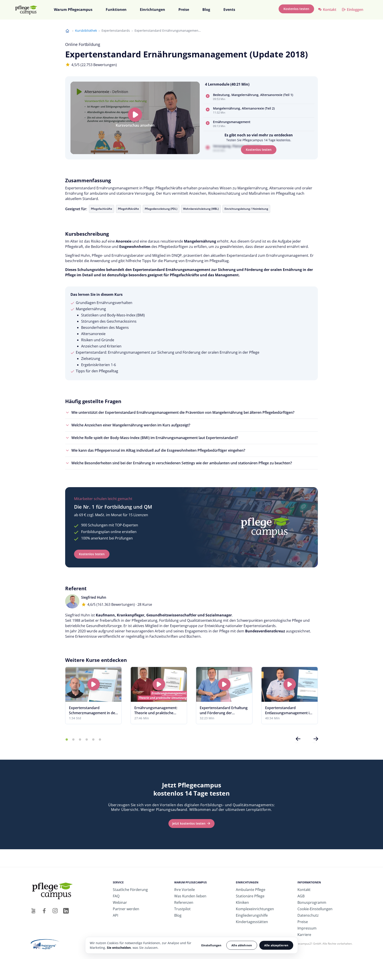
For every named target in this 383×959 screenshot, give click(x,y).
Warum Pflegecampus (73, 9)
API (115, 915)
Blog (206, 9)
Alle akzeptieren (276, 945)
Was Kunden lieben (190, 896)
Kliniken (242, 902)
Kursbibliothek (86, 30)
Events (229, 9)
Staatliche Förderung (130, 889)
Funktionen (116, 9)
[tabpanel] (93, 695)
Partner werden (126, 908)
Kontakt (329, 9)
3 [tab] (80, 739)
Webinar (120, 902)
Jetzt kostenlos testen (188, 823)
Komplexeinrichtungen (255, 908)
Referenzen (183, 902)
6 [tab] (100, 739)
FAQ (116, 896)
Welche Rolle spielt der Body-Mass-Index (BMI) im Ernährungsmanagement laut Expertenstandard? (154, 437)
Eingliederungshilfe (252, 915)
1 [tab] (66, 739)
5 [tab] (93, 739)
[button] (258, 97)
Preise (183, 9)
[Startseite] (28, 10)
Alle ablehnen (241, 945)
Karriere (304, 934)
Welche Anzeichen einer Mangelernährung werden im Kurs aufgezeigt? (130, 425)
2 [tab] (73, 739)
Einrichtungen (152, 9)
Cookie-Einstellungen (314, 908)
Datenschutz (308, 915)
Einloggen (355, 9)
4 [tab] (86, 739)
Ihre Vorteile (184, 889)
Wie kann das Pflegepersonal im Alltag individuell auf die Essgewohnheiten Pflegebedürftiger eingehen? (158, 450)
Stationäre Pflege (250, 896)
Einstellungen (211, 945)
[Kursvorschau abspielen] (135, 115)
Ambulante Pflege (250, 889)
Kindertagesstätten (252, 921)
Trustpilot (182, 908)
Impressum (307, 928)
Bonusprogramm (311, 902)
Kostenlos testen (296, 9)
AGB (301, 896)
